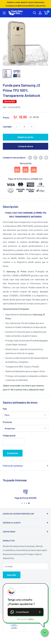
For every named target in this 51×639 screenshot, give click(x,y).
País (5, 408)
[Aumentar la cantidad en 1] (32, 127)
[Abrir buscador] (34, 12)
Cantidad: (7, 126)
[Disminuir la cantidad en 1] (17, 127)
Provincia (7, 422)
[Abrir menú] (4, 13)
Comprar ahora (25, 146)
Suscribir (11, 574)
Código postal (9, 435)
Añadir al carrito (25, 137)
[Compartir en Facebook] (30, 157)
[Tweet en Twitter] (41, 157)
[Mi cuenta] (40, 12)
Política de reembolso (13, 465)
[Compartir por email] (46, 157)
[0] (46, 13)
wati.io (31, 619)
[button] (25, 612)
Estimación (12, 453)
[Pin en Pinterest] (35, 157)
